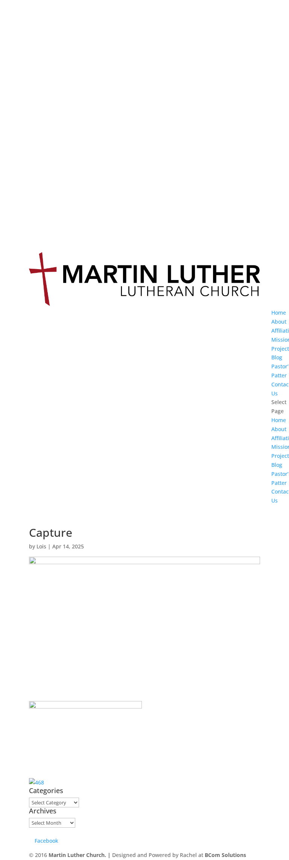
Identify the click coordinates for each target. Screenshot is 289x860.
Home (278, 312)
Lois (41, 546)
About (278, 321)
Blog (276, 357)
